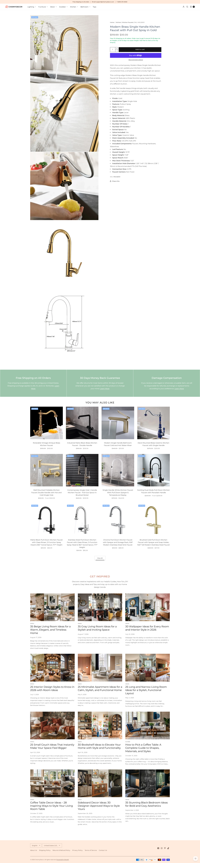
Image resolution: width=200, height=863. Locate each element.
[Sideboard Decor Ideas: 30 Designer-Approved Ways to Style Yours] (100, 783)
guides (127, 741)
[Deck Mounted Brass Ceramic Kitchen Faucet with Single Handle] (153, 423)
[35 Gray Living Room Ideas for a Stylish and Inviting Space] (100, 607)
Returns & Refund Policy (61, 850)
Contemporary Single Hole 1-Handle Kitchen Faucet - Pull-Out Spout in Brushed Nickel (82, 492)
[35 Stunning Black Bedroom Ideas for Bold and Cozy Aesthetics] (147, 783)
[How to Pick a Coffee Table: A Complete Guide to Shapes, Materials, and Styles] (147, 725)
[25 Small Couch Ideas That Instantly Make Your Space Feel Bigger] (52, 725)
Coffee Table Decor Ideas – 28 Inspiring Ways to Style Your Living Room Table (51, 806)
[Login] (183, 6)
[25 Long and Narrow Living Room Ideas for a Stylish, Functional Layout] (147, 668)
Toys (94, 7)
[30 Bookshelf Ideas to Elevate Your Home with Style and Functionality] (100, 725)
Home (112, 22)
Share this (115, 181)
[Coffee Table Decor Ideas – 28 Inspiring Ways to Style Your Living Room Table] (52, 783)
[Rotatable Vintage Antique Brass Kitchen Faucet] (46, 423)
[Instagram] (162, 848)
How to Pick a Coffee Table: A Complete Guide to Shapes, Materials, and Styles (143, 748)
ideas (32, 623)
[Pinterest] (165, 848)
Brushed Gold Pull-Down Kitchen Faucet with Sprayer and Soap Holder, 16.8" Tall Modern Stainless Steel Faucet (153, 542)
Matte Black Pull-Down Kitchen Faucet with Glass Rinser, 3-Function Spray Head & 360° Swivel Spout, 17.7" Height (46, 542)
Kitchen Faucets (127, 22)
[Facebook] (158, 848)
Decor (52, 7)
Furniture (42, 7)
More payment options (136, 59)
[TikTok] (168, 848)
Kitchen (73, 7)
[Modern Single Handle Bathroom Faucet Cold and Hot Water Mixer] (118, 423)
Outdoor (62, 7)
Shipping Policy (45, 850)
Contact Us (103, 850)
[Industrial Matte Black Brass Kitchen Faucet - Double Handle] (82, 423)
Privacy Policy (77, 850)
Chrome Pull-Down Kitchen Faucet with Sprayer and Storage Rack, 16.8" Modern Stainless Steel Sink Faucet (118, 542)
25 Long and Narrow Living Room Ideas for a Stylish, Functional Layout (146, 690)
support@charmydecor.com (105, 2)
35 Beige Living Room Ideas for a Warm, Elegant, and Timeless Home (50, 629)
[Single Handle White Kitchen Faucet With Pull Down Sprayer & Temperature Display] (118, 470)
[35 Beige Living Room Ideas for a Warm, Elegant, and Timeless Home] (52, 607)
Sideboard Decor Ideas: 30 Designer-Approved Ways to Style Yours (99, 806)
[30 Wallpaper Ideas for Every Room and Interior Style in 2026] (147, 607)
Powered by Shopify (62, 859)
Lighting (31, 7)
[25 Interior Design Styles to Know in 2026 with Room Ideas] (52, 668)
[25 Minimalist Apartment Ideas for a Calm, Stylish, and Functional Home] (100, 668)
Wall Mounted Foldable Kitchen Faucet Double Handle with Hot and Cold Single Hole (46, 492)
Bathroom (84, 7)
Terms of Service (91, 850)
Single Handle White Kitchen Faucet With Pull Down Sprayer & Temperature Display (118, 492)
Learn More (104, 389)
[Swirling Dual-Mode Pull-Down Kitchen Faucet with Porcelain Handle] (153, 470)
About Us (33, 850)
